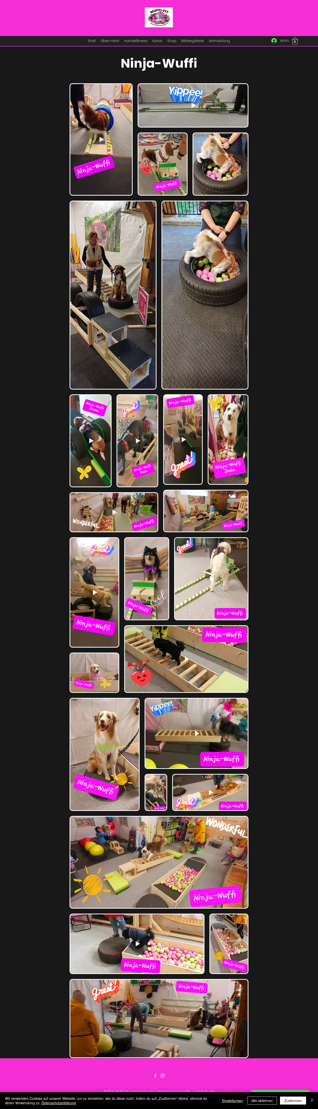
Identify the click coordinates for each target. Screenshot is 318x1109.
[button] (295, 40)
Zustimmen (293, 1100)
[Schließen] (312, 1100)
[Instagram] (162, 1075)
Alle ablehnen (262, 1100)
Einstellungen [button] (232, 1100)
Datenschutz (169, 1091)
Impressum (143, 1091)
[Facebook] (155, 1075)
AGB (186, 1091)
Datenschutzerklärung (58, 1102)
